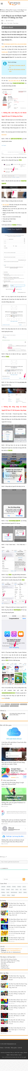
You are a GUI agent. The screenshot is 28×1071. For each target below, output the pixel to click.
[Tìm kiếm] (24, 879)
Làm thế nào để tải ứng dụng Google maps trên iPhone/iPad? (13, 783)
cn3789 (6, 1057)
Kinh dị (17, 889)
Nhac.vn (12, 1052)
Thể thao (8, 895)
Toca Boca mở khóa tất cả (8, 962)
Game (14, 10)
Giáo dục (24, 889)
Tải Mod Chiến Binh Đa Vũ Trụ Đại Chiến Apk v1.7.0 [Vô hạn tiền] (17, 1029)
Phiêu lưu (3, 895)
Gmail (3, 698)
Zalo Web (3, 963)
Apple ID (7, 704)
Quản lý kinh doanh (14, 892)
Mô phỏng (19, 886)
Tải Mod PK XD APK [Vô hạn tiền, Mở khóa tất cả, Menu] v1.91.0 (17, 1021)
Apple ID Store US (15, 704)
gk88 (25, 1057)
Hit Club (10, 1057)
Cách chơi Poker (5, 968)
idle (20, 889)
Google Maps (24, 704)
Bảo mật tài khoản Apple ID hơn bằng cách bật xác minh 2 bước (13, 763)
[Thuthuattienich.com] (14, 3)
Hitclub (13, 1057)
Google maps (5, 52)
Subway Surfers (14, 1054)
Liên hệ (20, 1047)
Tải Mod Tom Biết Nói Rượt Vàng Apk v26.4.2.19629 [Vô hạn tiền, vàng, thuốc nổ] (18, 913)
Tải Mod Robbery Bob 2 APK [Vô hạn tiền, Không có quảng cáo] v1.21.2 (18, 1007)
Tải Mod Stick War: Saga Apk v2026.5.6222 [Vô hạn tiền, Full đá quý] (17, 905)
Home (3, 10)
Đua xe (13, 889)
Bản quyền (14, 1047)
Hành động (8, 886)
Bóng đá (13, 895)
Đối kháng (3, 892)
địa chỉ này (4, 134)
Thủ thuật (9, 23)
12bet (3, 1057)
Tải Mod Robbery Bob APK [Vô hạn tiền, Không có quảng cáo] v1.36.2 (17, 993)
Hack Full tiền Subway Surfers (9, 959)
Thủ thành (7, 889)
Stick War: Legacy (19, 1052)
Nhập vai (20, 892)
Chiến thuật (3, 886)
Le (4, 20)
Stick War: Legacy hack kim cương (10, 960)
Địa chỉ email (6, 204)
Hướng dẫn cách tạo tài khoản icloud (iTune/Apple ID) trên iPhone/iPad (13, 841)
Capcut (19, 1054)
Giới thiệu (7, 1047)
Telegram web (4, 966)
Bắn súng (3, 889)
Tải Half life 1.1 (5, 965)
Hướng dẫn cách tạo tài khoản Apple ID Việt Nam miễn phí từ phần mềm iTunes (14, 821)
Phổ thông (13, 886)
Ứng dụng (15, 23)
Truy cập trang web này (14, 80)
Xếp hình (25, 892)
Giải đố (8, 892)
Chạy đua (24, 886)
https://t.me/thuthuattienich (14, 950)
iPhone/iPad (9, 10)
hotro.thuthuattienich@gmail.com (13, 948)
